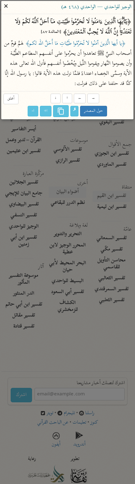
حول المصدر (93, 111)
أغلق (11, 98)
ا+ (46, 111)
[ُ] (75, 111)
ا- (33, 111)
